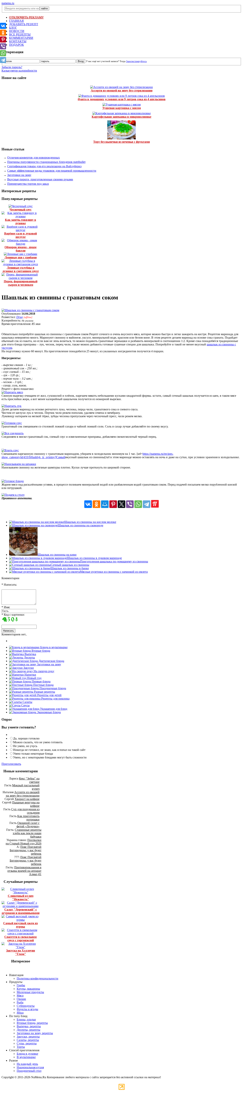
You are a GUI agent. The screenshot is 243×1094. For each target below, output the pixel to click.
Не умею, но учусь (25, 746)
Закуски (28, 667)
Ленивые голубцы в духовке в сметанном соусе (20, 269)
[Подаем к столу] (13, 494)
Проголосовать (11, 763)
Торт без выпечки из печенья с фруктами (121, 141)
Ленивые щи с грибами (21, 257)
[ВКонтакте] (88, 504)
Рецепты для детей (49, 695)
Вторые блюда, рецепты (32, 1022)
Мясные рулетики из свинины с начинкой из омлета (114, 571)
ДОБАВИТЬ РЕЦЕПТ (23, 24)
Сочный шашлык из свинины (70, 564)
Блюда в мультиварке (53, 647)
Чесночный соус (20, 209)
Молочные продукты (30, 992)
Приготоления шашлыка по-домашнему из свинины (114, 561)
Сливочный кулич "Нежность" (20, 897)
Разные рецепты (44, 691)
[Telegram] (146, 504)
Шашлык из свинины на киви (57, 554)
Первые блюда (40, 681)
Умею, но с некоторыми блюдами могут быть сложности (50, 757)
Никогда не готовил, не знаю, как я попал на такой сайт (49, 749)
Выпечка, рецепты (29, 1026)
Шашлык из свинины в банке (69, 568)
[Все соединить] (13, 433)
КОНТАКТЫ (17, 41)
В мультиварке (26, 1057)
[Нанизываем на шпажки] (19, 464)
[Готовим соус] (12, 423)
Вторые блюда (40, 650)
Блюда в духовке (27, 1053)
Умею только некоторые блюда (33, 753)
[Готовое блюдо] (13, 481)
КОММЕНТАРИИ (21, 37)
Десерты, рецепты (28, 1029)
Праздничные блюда (52, 688)
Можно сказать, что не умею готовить (37, 742)
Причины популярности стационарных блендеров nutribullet (46, 162)
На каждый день (27, 1064)
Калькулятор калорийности (19, 70)
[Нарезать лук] (11, 406)
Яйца (20, 1012)
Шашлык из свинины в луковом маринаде (94, 558)
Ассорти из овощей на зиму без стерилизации (121, 90)
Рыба (20, 1002)
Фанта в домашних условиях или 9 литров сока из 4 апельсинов (122, 99)
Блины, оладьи (26, 1019)
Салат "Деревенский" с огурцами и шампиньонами (20, 911)
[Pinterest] (113, 504)
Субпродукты (26, 1005)
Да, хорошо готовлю (26, 738)
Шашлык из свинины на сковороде (80, 525)
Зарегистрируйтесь (136, 61)
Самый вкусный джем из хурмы (20, 925)
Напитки (30, 674)
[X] (121, 504)
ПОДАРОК (16, 44)
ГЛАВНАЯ (16, 20)
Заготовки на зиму (19, 175)
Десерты (29, 657)
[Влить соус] (10, 450)
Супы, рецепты (27, 1043)
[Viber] (130, 504)
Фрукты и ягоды (27, 1009)
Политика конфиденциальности (37, 978)
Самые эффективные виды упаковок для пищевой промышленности (51, 170)
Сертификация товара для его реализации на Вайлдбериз (44, 166)
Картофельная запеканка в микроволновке (121, 116)
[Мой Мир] (105, 504)
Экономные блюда (48, 712)
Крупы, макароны (28, 988)
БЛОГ (13, 27)
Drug (19, 317)
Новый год (33, 678)
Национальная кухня (30, 1067)
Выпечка (30, 654)
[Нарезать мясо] (12, 392)
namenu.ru (8, 3)
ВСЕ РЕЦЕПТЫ (20, 34)
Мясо (20, 995)
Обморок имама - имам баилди (20, 249)
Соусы (25, 705)
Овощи (21, 999)
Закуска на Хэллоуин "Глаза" (20, 952)
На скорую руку (43, 671)
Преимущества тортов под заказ (28, 183)
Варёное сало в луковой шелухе (20, 235)
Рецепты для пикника (54, 698)
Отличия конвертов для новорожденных (33, 157)
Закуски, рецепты (28, 1036)
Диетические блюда (51, 661)
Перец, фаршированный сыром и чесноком (20, 283)
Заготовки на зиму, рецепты (35, 1033)
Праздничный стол (29, 1070)
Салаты (27, 702)
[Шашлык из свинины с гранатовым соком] (30, 310)
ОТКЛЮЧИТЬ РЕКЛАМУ (26, 17)
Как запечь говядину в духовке (20, 221)
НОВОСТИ (16, 31)
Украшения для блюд (53, 708)
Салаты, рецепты (28, 1040)
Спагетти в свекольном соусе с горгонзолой (20, 938)
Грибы (21, 985)
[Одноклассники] (96, 504)
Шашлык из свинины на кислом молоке (90, 522)
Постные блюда (43, 684)
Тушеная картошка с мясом (121, 108)
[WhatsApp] (138, 504)
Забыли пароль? (12, 67)
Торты (21, 1046)
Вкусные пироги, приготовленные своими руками (40, 179)
